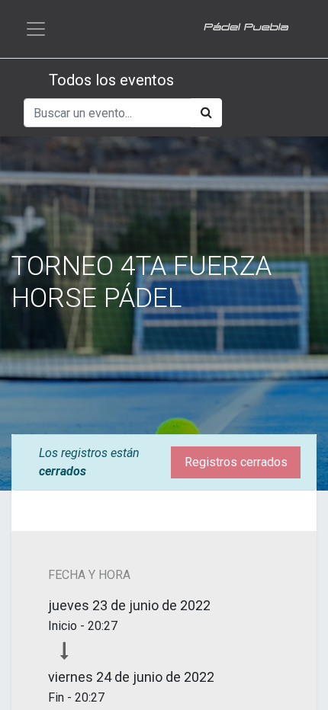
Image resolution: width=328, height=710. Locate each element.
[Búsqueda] (206, 112)
